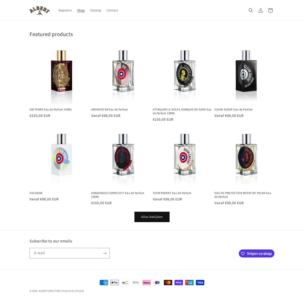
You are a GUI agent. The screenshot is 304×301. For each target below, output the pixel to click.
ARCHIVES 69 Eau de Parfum (109, 109)
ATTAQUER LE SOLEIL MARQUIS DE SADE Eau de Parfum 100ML (182, 111)
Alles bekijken (152, 217)
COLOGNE (36, 193)
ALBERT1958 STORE (50, 290)
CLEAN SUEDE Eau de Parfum (234, 109)
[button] (251, 10)
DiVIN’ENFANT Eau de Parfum (172, 193)
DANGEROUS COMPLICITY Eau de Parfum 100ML (117, 195)
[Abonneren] (104, 253)
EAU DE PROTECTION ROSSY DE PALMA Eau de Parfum (243, 195)
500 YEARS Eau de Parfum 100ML (51, 109)
